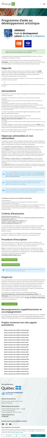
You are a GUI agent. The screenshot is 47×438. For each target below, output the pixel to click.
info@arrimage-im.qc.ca (8, 414)
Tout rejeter (23, 435)
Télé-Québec (4, 62)
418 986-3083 (4, 416)
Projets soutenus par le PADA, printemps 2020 (16, 354)
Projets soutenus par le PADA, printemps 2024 (16, 335)
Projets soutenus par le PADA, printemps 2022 (16, 344)
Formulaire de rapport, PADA (10, 304)
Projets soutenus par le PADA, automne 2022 (16, 342)
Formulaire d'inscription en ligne (9, 259)
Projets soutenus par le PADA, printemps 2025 (16, 330)
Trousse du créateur (36, 269)
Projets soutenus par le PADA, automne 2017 (16, 366)
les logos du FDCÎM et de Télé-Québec (35, 297)
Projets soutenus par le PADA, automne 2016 (16, 371)
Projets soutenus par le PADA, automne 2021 (16, 347)
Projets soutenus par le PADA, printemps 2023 (16, 340)
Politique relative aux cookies (17, 432)
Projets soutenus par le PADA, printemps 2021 (16, 349)
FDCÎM (39, 71)
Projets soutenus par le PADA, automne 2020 (16, 352)
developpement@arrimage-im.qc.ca (11, 255)
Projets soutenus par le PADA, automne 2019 (16, 357)
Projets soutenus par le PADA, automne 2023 (16, 337)
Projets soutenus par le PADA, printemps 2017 (16, 369)
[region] (23, 431)
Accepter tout (38, 435)
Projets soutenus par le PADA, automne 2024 (16, 332)
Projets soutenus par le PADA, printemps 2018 (16, 364)
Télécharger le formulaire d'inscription (11, 264)
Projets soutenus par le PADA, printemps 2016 (16, 373)
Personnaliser (9, 435)
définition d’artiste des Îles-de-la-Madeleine (11, 118)
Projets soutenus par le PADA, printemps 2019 (16, 359)
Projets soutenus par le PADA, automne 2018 (16, 361)
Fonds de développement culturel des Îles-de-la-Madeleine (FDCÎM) (19, 294)
